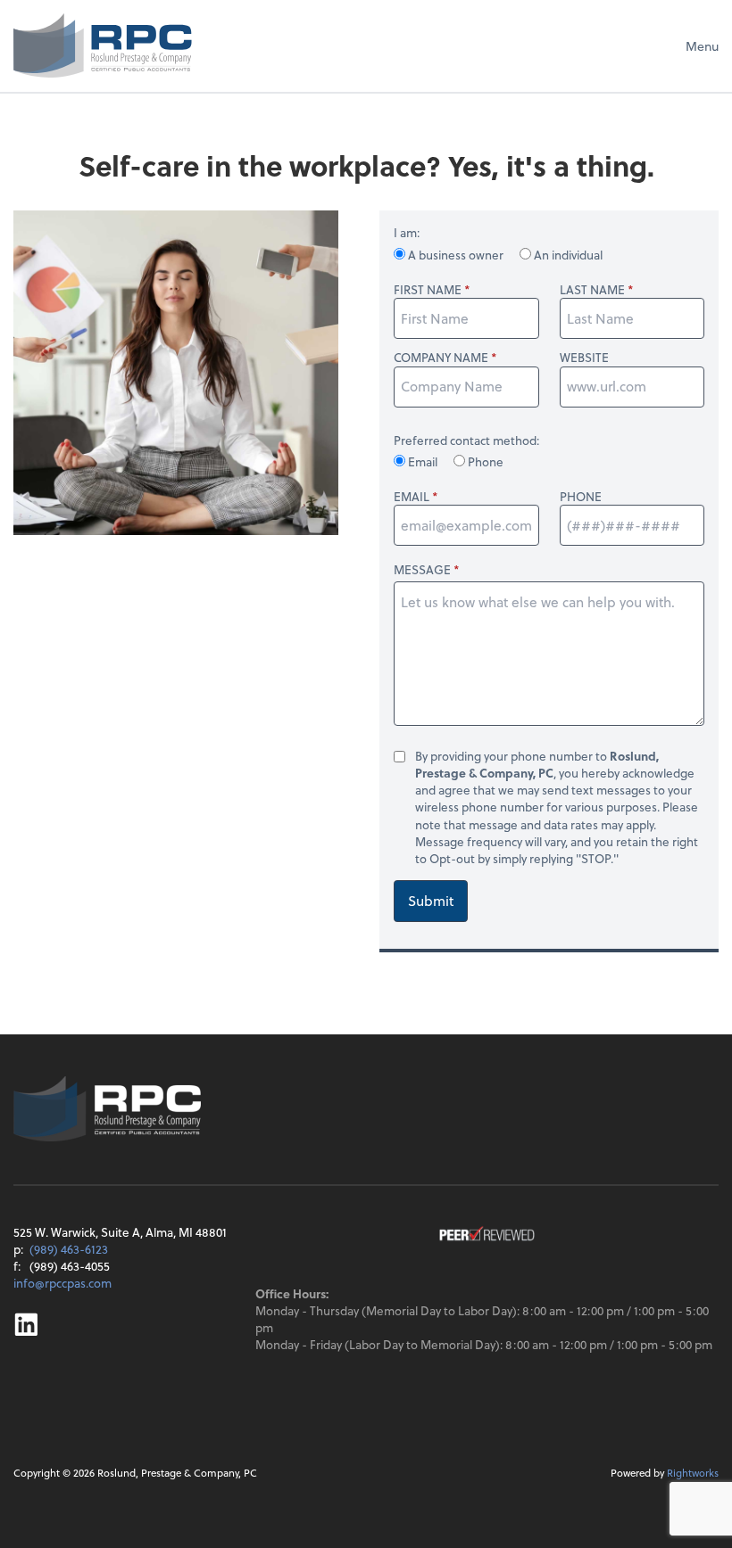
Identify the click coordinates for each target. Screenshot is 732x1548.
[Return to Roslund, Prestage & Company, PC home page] (102, 45)
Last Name (592, 289)
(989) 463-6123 (68, 1248)
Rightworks (693, 1472)
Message (422, 569)
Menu (702, 46)
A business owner (455, 254)
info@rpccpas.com (62, 1282)
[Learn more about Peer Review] (487, 1235)
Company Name (441, 357)
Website (584, 357)
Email (422, 461)
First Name (428, 289)
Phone (484, 461)
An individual (567, 254)
